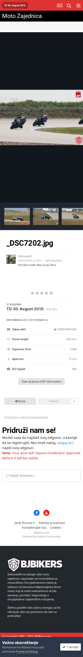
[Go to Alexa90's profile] (11, 259)
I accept (72, 647)
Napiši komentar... (22, 475)
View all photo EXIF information (42, 381)
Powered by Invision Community (41, 536)
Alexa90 (27, 256)
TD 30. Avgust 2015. (25, 309)
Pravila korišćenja (27, 651)
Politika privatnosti (52, 523)
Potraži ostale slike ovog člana (37, 265)
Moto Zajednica (22, 16)
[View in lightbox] (41, 117)
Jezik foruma (24, 523)
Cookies (55, 527)
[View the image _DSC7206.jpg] (17, 216)
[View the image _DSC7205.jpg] (46, 216)
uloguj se (64, 442)
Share (21, 401)
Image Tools (66, 195)
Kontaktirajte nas (34, 527)
